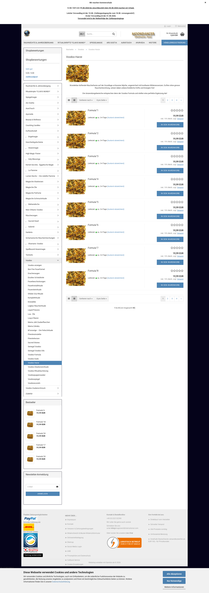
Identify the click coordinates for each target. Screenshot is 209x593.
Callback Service (73, 560)
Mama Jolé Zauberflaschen (39, 322)
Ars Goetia (112, 43)
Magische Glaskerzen (34, 181)
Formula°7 (93, 248)
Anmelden (43, 494)
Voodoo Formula (34, 355)
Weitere (152, 43)
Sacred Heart (33, 221)
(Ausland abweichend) (115, 118)
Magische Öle (31, 187)
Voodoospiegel (34, 379)
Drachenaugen (34, 273)
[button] (69, 100)
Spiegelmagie (96, 43)
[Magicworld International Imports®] (49, 33)
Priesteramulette (34, 334)
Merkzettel (181, 26)
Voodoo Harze (33, 363)
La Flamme (32, 170)
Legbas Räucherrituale (37, 306)
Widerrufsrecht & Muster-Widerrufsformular (83, 533)
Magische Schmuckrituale (36, 198)
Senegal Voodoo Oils (36, 351)
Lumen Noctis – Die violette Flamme (40, 176)
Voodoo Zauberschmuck (35, 388)
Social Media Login (74, 547)
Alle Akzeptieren (174, 574)
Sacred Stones (34, 342)
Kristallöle (32, 302)
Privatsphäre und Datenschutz (79, 556)
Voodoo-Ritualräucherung (38, 371)
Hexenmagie (33, 148)
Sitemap (70, 542)
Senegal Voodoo (34, 346)
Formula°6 (93, 225)
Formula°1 (93, 110)
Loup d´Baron (33, 318)
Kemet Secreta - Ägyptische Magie (39, 165)
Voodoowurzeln (34, 383)
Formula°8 (93, 270)
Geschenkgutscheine (34, 142)
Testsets (29, 255)
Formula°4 (93, 179)
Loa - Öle (31, 314)
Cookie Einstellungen (75, 564)
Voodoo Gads (33, 359)
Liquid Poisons (34, 310)
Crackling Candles (33, 125)
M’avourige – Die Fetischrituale (40, 330)
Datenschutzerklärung (61, 582)
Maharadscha (33, 204)
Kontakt (70, 524)
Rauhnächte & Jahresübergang (38, 43)
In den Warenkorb (170, 125)
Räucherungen (31, 215)
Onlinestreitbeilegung (75, 538)
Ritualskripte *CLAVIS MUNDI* (71, 43)
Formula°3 (93, 156)
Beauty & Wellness (33, 120)
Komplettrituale (34, 298)
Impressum (71, 520)
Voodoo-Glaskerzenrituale (38, 367)
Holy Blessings (34, 159)
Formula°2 (93, 133)
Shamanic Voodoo (35, 244)
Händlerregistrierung (175, 43)
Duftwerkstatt (31, 131)
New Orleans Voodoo (34, 210)
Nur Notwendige (174, 581)
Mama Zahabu (34, 326)
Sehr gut (29, 69)
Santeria (29, 232)
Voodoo (29, 260)
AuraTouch (126, 43)
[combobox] (85, 100)
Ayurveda (140, 43)
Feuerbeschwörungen (36, 281)
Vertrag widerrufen (33, 555)
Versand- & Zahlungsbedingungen (80, 529)
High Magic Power (33, 153)
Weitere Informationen (174, 587)
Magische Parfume (33, 193)
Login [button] (168, 26)
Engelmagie (33, 137)
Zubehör (29, 394)
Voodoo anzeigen (35, 265)
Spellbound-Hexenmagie (35, 249)
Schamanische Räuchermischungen (40, 238)
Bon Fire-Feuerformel (36, 269)
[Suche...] (113, 34)
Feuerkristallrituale (35, 286)
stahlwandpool (32, 77)
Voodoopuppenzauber (36, 375)
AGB (69, 551)
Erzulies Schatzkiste (36, 277)
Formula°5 (93, 202)
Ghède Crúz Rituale (35, 294)
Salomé (31, 227)
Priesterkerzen (34, 338)
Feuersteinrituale (34, 290)
